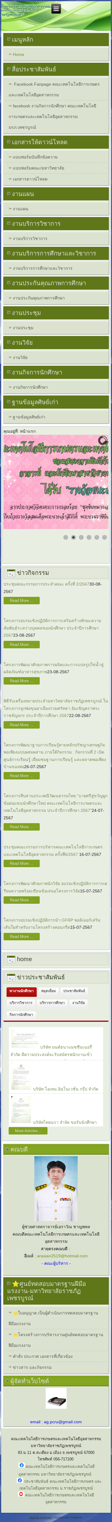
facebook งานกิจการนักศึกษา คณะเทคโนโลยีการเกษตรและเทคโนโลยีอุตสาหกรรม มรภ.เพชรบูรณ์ (52, 116)
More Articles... (28, 1131)
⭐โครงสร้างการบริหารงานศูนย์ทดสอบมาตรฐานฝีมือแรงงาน (56, 1340)
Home (18, 54)
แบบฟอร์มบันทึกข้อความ (35, 157)
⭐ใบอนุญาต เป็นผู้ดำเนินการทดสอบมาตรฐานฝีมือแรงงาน (53, 1318)
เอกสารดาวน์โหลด (30, 179)
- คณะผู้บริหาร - (56, 1263)
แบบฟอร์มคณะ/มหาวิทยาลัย (38, 168)
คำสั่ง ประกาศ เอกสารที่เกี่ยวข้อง (43, 1356)
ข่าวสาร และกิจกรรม (32, 1367)
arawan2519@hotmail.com (62, 1255)
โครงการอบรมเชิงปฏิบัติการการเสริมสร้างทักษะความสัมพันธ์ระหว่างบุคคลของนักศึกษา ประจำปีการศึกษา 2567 (52, 628)
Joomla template (41, 1517)
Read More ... (21, 600)
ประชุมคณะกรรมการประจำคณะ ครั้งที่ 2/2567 (46, 584)
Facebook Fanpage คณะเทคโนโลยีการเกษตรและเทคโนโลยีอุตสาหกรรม (54, 89)
